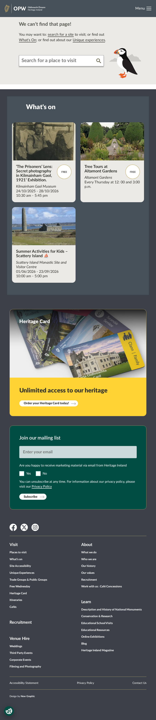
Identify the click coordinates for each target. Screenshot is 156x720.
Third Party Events (21, 653)
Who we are (88, 559)
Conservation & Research (97, 616)
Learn (86, 602)
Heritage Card (18, 593)
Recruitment (21, 622)
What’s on (16, 559)
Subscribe (30, 496)
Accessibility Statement (24, 683)
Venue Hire (20, 639)
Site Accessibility (20, 566)
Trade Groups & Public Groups (28, 579)
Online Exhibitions (92, 636)
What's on (40, 107)
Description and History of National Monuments (111, 609)
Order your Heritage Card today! (46, 403)
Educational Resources (95, 630)
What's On (27, 40)
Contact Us (139, 683)
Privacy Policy (42, 486)
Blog (84, 643)
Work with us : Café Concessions (101, 586)
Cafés (13, 607)
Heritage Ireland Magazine (97, 650)
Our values (87, 573)
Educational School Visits (97, 623)
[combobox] (57, 60)
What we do (88, 552)
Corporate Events (20, 660)
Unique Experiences (22, 573)
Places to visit (18, 552)
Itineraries (16, 600)
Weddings (16, 646)
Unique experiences (89, 40)
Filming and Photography (25, 666)
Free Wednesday (20, 586)
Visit (14, 545)
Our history (88, 566)
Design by (22, 696)
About (86, 545)
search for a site (61, 35)
